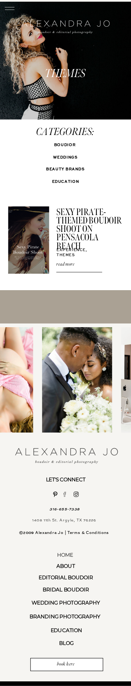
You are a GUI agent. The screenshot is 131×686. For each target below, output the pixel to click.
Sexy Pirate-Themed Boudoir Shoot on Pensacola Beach (89, 229)
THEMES (65, 255)
